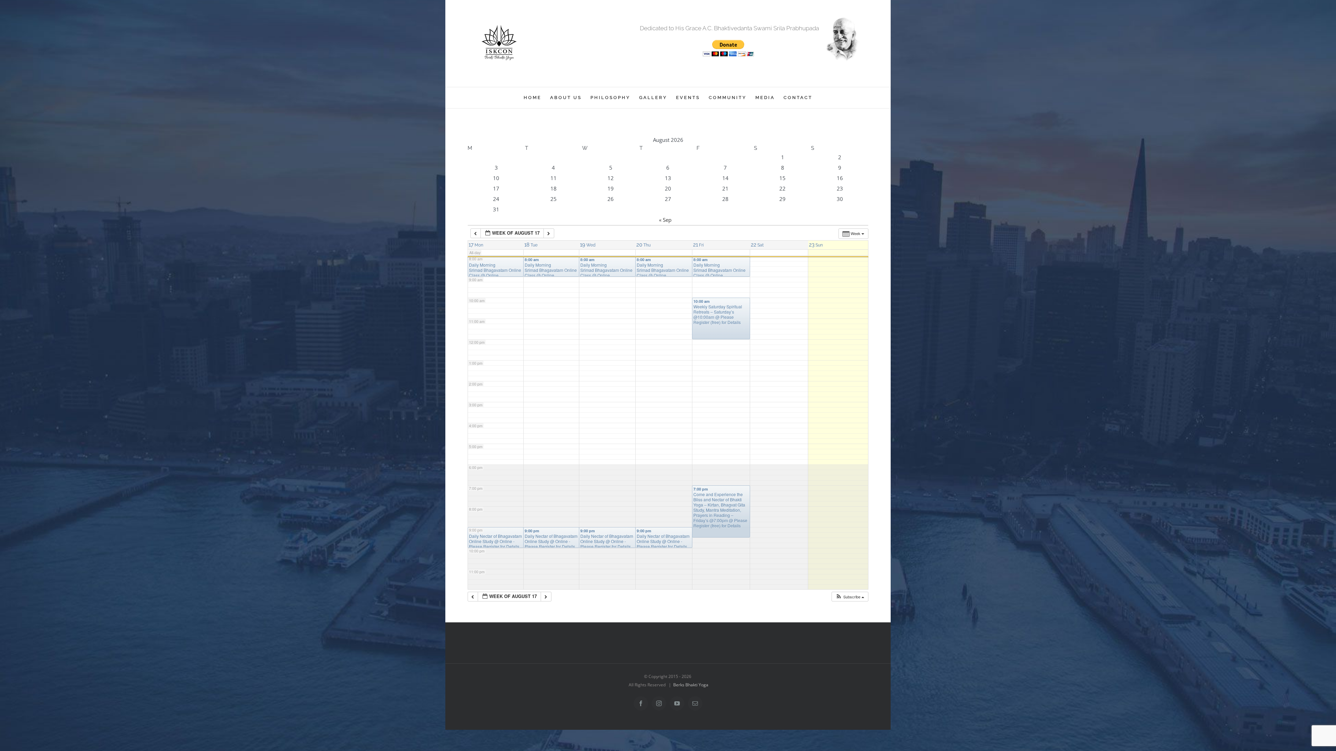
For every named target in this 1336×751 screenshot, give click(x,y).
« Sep (665, 219)
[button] (850, 596)
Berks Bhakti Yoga (690, 685)
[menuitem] (537, 97)
